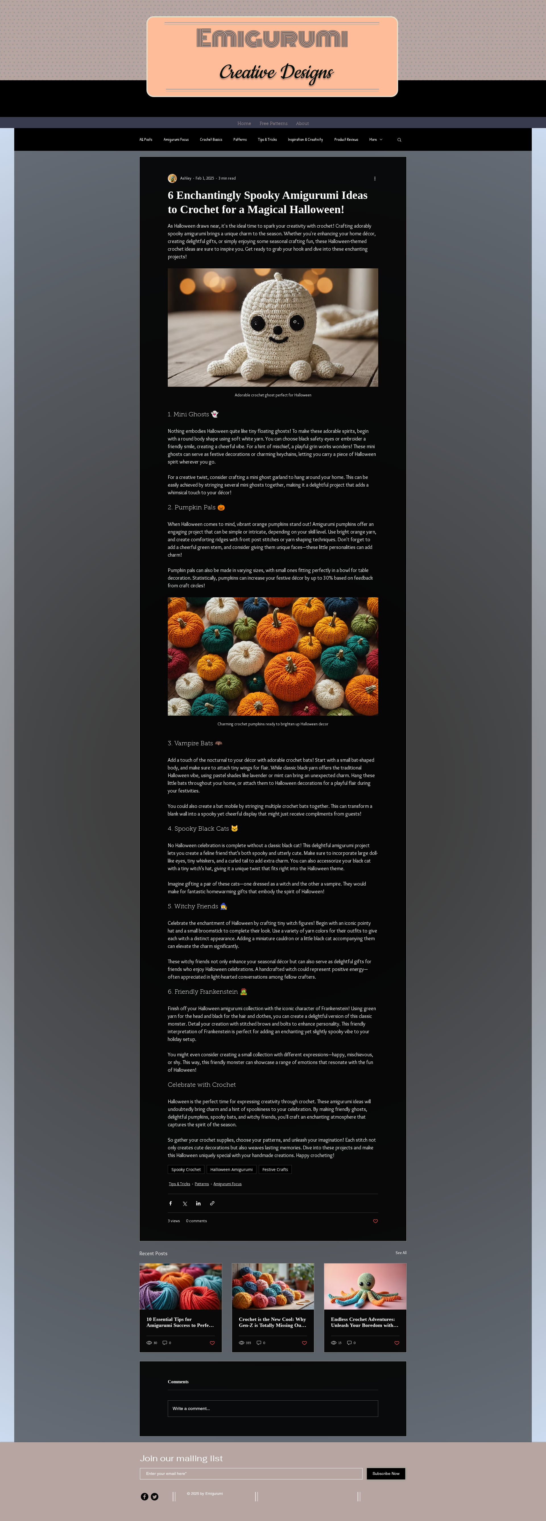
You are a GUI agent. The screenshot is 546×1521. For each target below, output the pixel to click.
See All (401, 1252)
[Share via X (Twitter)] (184, 1203)
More (373, 139)
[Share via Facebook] (170, 1203)
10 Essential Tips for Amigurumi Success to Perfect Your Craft (179, 1322)
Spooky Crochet (186, 1169)
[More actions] (374, 178)
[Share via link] (212, 1203)
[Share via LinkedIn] (198, 1203)
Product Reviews (346, 139)
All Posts (145, 139)
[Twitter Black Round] (154, 1497)
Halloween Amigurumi (231, 1169)
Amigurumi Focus (176, 139)
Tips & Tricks (267, 139)
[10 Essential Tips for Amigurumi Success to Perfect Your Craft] (181, 1286)
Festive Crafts (275, 1169)
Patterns (240, 139)
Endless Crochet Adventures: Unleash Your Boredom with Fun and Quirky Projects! (363, 1322)
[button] (399, 139)
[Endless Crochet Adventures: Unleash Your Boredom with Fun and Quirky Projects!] (365, 1286)
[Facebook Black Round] (144, 1497)
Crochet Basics (211, 139)
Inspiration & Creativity (305, 139)
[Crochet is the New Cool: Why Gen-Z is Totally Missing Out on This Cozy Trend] (273, 1286)
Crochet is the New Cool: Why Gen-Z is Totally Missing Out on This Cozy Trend (272, 1322)
